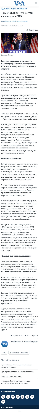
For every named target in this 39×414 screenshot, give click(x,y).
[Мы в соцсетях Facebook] (3, 397)
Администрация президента (14, 9)
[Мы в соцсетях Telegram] (3, 402)
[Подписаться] (32, 397)
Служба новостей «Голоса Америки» (14, 21)
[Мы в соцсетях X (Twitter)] (8, 397)
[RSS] (22, 397)
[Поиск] (19, 411)
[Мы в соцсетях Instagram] (18, 397)
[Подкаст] (27, 397)
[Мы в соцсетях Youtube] (13, 397)
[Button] (32, 30)
